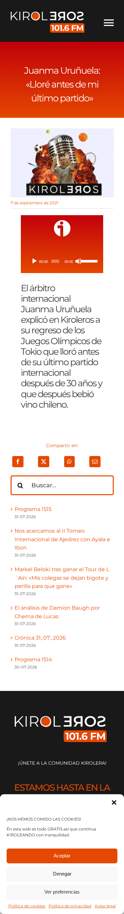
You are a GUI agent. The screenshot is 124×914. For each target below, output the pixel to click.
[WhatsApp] (69, 461)
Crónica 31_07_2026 (40, 638)
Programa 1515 (33, 509)
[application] (62, 261)
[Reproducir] (34, 261)
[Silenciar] (78, 261)
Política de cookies (26, 905)
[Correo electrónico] (95, 461)
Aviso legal (105, 905)
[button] (114, 802)
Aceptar (62, 855)
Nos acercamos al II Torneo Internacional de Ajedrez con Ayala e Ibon (62, 539)
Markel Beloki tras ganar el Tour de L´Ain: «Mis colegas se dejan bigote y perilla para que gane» (62, 577)
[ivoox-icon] (62, 222)
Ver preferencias (62, 892)
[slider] (88, 261)
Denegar (62, 873)
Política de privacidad (70, 905)
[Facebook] (18, 461)
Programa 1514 (33, 659)
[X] (43, 461)
